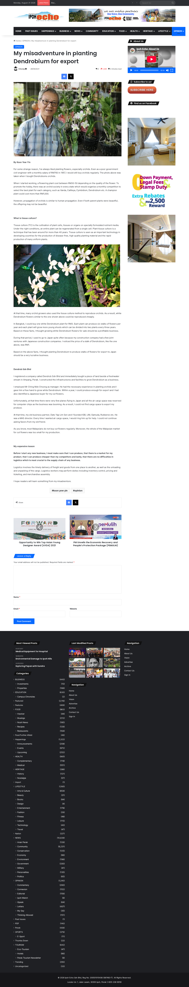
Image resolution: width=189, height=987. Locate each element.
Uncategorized (21, 966)
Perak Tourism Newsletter (29, 958)
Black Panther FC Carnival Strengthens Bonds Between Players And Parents (84, 3)
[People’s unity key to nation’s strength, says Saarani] (77, 652)
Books (20, 799)
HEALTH (134, 31)
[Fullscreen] (171, 70)
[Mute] (167, 70)
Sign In (72, 716)
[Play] (131, 70)
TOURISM (19, 945)
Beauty (20, 795)
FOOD (122, 31)
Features (19, 705)
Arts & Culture (23, 791)
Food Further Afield (23, 735)
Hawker (20, 714)
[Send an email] (26, 69)
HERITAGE (148, 31)
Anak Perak (22, 842)
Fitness (20, 816)
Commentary (23, 885)
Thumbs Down (21, 940)
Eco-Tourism (23, 949)
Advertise (73, 704)
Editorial (21, 893)
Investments (22, 684)
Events (20, 748)
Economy (21, 855)
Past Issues (31, 31)
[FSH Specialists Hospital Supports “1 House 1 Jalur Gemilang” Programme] (112, 673)
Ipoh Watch (22, 898)
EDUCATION (108, 31)
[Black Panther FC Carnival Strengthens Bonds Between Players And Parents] (77, 662)
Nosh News (22, 722)
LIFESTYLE (163, 31)
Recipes (20, 726)
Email (17, 609)
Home (18, 31)
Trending (19, 962)
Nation (18, 833)
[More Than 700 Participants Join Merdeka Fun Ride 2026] (94, 652)
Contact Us (74, 712)
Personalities (23, 872)
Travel (20, 829)
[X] (71, 76)
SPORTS (19, 932)
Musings (21, 718)
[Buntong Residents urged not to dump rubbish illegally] (112, 662)
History (20, 774)
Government (23, 863)
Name (17, 597)
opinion (78, 490)
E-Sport (21, 936)
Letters (20, 906)
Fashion (20, 812)
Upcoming (22, 752)
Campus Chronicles (26, 696)
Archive (72, 708)
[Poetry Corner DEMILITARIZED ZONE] (94, 662)
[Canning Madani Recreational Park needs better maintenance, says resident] (77, 673)
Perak (17, 928)
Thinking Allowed (25, 915)
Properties (22, 688)
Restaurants (22, 731)
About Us (73, 695)
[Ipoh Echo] (39, 16)
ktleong (22, 69)
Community (22, 846)
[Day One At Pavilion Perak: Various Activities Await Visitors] (94, 673)
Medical (20, 765)
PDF (17, 923)
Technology (22, 825)
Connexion (22, 889)
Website (73, 609)
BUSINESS (64, 31)
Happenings (20, 739)
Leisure (20, 821)
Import (18, 782)
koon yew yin (60, 490)
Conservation (23, 851)
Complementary (24, 761)
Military (20, 868)
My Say (20, 911)
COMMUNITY (92, 31)
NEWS (77, 31)
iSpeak (20, 902)
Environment (23, 859)
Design (20, 803)
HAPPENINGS (48, 31)
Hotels (20, 953)
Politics (20, 876)
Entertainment (23, 808)
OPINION (178, 31)
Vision (71, 699)
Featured (19, 701)
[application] (151, 59)
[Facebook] (64, 76)
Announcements (24, 744)
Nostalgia (21, 778)
